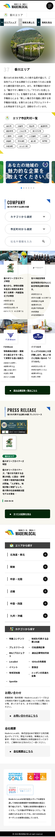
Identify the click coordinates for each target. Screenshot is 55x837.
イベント (13, 667)
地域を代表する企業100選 (40, 640)
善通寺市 (44, 126)
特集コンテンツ (16, 638)
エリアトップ (10, 22)
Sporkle (13, 681)
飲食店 (35, 667)
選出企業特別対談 (40, 652)
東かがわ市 (37, 131)
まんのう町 (23, 146)
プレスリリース (16, 647)
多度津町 (9, 146)
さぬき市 (22, 131)
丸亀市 (20, 126)
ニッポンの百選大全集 (40, 674)
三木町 (44, 136)
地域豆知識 (14, 672)
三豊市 (8, 136)
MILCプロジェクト (17, 654)
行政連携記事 (38, 647)
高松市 (8, 126)
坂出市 (31, 126)
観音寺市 (9, 131)
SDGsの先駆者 (39, 661)
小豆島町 (32, 136)
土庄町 (20, 136)
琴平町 (44, 141)
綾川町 (33, 141)
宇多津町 (21, 141)
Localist (13, 661)
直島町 (8, 141)
